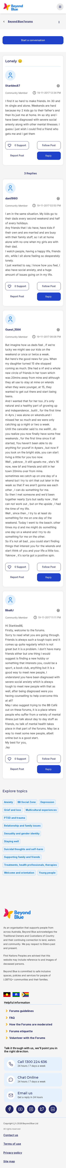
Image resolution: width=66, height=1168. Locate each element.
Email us (25, 1093)
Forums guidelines (21, 1011)
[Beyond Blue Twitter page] (42, 1110)
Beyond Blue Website (17, 913)
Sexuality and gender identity (21, 833)
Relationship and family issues (22, 825)
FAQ (12, 1017)
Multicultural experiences (41, 809)
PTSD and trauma (14, 817)
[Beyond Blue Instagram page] (31, 1110)
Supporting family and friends (22, 857)
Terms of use (12, 1143)
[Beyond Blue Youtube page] (20, 1110)
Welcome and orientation (19, 872)
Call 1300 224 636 (32, 1062)
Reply (48, 155)
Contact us (10, 1135)
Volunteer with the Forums (27, 1038)
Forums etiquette (21, 1031)
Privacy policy (12, 1152)
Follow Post (49, 145)
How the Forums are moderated (30, 1024)
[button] (9, 145)
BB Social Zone (27, 802)
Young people (47, 872)
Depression (47, 802)
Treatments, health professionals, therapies (30, 864)
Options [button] (60, 21)
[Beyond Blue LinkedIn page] (52, 1110)
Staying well (11, 841)
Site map (9, 1161)
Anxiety (8, 802)
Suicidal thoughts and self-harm (23, 849)
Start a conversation (33, 40)
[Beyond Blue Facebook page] (9, 1110)
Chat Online (28, 1077)
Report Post (17, 155)
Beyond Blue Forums (13, 7)
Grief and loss (12, 809)
